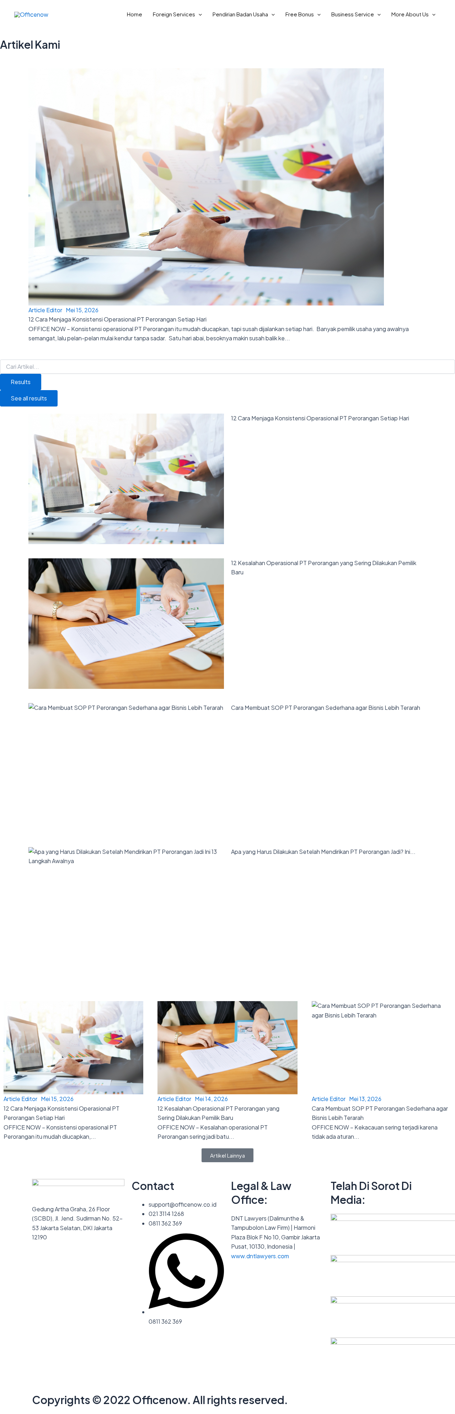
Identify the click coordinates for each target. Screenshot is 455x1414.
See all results (29, 398)
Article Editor (45, 310)
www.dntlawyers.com (260, 1256)
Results (21, 382)
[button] (198, 14)
